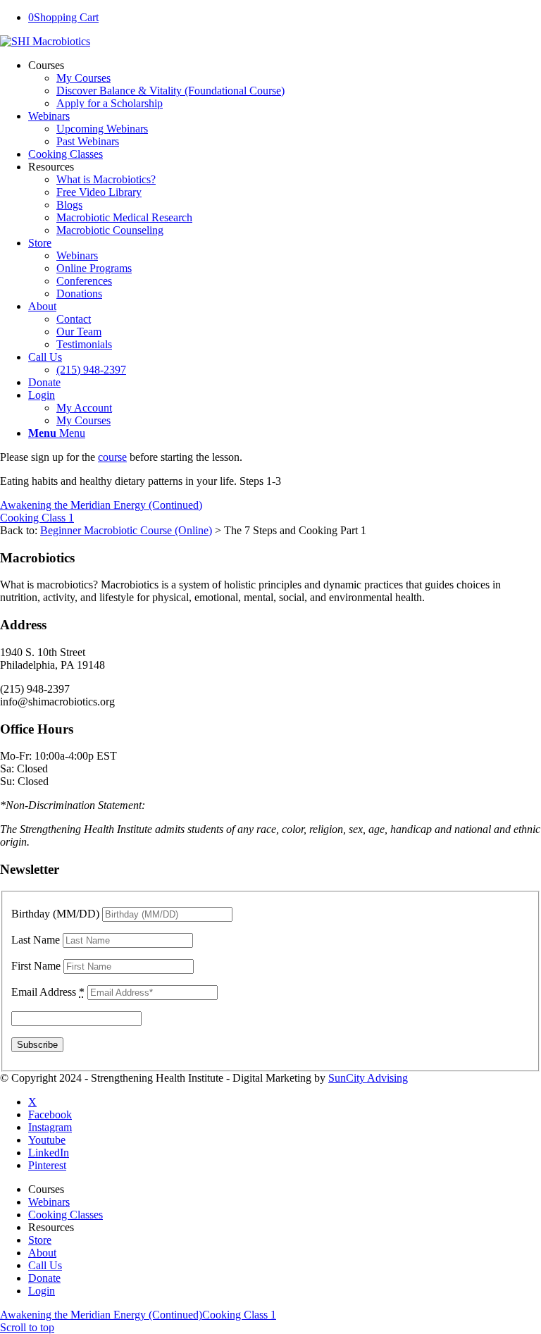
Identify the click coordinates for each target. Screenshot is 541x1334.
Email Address (48, 992)
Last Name (35, 940)
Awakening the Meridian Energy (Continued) (101, 505)
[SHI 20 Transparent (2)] (45, 41)
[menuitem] (284, 84)
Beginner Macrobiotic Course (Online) (126, 530)
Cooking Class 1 (37, 518)
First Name (36, 966)
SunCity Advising (368, 1078)
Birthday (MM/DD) (55, 914)
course (112, 457)
